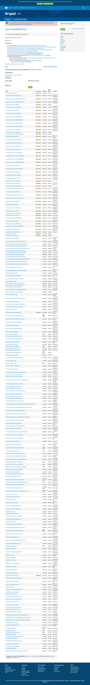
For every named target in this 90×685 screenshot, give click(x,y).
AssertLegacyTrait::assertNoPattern (13, 175)
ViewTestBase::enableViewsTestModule (14, 636)
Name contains (8, 80)
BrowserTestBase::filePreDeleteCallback (14, 315)
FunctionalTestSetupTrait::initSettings (14, 398)
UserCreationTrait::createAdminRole (14, 599)
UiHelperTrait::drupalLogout (12, 573)
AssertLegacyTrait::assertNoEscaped (14, 146)
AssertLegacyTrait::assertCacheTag (13, 95)
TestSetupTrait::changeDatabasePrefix (14, 524)
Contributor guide (25, 671)
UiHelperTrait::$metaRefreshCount (13, 543)
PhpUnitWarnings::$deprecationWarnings (15, 447)
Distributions (57, 671)
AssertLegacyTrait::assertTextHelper (14, 213)
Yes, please (39, 3)
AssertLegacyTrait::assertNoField (13, 149)
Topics (61, 37)
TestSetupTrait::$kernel (11, 499)
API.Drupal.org (41, 671)
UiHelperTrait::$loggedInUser (12, 537)
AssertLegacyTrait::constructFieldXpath (14, 226)
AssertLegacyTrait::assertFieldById (13, 113)
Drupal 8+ (16, 7)
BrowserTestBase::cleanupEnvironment (14, 306)
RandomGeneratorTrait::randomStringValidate (16, 466)
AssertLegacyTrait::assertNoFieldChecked (15, 162)
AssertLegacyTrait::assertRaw (12, 204)
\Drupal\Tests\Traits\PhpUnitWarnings (15, 53)
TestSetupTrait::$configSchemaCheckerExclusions (17, 491)
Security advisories (9, 671)
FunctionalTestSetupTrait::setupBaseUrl (14, 434)
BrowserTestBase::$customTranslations (14, 278)
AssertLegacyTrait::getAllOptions (13, 229)
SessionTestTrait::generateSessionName (14, 473)
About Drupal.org (74, 669)
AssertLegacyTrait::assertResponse (13, 207)
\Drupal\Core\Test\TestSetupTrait (27, 47)
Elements (62, 50)
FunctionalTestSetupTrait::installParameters (15, 410)
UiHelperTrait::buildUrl (10, 548)
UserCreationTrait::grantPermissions (14, 607)
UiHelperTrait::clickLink (11, 557)
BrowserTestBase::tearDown (12, 355)
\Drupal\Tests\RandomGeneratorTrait (35, 48)
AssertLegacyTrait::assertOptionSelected (15, 198)
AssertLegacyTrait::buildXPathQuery (14, 223)
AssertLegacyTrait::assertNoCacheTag (14, 143)
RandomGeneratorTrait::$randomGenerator (15, 453)
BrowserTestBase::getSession (12, 334)
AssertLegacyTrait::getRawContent (13, 232)
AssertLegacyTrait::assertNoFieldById (14, 152)
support (37, 656)
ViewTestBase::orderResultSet (12, 644)
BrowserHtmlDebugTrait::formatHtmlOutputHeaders (17, 259)
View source (8, 76)
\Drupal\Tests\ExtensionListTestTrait (38, 55)
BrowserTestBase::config (11, 309)
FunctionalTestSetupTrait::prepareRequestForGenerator (18, 417)
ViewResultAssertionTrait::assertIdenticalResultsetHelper (18, 617)
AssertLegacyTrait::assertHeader (13, 129)
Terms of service (74, 671)
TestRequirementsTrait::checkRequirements (15, 484)
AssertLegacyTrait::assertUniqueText (14, 217)
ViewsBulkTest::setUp (10, 630)
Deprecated (63, 47)
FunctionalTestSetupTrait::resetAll (13, 428)
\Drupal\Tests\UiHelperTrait (13, 47)
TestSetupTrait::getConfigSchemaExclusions (15, 527)
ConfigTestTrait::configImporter (13, 365)
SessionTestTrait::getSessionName (13, 476)
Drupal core (56, 667)
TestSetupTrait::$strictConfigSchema (14, 516)
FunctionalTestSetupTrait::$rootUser (14, 386)
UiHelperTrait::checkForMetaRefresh (13, 551)
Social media (8, 668)
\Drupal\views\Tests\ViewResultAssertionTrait (45, 57)
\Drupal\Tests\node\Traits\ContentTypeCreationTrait (40, 49)
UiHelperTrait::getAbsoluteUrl (12, 581)
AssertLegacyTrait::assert (11, 93)
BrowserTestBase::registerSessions (13, 348)
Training (23, 668)
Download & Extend (58, 665)
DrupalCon (23, 673)
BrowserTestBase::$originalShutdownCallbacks (16, 289)
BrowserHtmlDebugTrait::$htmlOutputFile (15, 254)
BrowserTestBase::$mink (11, 281)
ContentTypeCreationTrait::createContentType (16, 372)
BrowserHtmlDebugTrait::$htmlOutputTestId (15, 256)
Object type (8, 85)
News (6, 665)
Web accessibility (74, 667)
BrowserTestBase (20, 45)
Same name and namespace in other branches (17, 34)
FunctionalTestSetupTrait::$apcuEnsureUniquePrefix (17, 379)
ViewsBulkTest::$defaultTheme (12, 625)
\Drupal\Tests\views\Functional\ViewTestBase (21, 62)
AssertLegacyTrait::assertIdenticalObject (15, 134)
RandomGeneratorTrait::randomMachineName (16, 459)
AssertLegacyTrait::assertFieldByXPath (14, 120)
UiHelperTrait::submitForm (11, 594)
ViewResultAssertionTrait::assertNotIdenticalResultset (18, 620)
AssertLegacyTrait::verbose (12, 235)
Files (61, 44)
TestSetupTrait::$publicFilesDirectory (14, 509)
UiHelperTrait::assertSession (12, 546)
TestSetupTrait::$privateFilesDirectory (14, 505)
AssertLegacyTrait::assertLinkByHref (14, 139)
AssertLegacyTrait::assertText (12, 211)
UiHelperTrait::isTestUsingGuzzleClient (14, 589)
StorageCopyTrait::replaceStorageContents (15, 479)
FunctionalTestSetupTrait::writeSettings (14, 438)
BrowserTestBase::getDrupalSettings (14, 322)
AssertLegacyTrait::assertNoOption (13, 171)
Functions (62, 40)
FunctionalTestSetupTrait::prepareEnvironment (16, 413)
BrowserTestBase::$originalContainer (14, 286)
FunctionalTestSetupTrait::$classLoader (14, 383)
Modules (56, 668)
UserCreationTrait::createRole (12, 601)
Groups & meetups (25, 672)
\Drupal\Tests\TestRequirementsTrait (29, 51)
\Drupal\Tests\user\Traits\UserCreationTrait (17, 52)
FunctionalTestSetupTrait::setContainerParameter (17, 431)
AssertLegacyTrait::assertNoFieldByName (15, 155)
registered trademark (75, 680)
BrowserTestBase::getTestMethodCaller (14, 338)
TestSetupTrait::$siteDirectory (12, 513)
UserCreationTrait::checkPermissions (14, 596)
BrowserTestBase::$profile (11, 294)
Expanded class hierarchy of (14, 64)
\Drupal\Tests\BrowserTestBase (20, 59)
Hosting (23, 669)
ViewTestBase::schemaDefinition (13, 646)
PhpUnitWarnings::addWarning (12, 451)
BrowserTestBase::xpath (11, 360)
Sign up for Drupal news (10, 669)
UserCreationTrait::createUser (12, 604)
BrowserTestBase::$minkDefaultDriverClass (15, 285)
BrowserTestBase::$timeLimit (12, 301)
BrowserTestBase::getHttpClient (13, 325)
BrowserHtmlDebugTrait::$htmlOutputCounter (16, 245)
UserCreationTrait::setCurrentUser (13, 609)
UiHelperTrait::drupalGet (11, 566)
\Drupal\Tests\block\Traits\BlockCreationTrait (46, 47)
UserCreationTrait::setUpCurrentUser (14, 611)
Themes (56, 669)
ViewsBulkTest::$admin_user (12, 622)
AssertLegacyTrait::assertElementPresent (15, 102)
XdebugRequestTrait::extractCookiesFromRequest (17, 650)
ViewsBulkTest (34, 60)
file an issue (30, 656)
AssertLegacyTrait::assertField (12, 110)
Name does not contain (33, 80)
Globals (62, 43)
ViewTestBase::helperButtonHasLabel (14, 640)
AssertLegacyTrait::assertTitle (12, 215)
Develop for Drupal (31, 7)
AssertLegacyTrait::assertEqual (12, 104)
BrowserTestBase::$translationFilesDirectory (15, 304)
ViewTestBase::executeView (12, 638)
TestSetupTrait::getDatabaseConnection (14, 530)
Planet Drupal (8, 667)
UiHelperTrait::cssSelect (11, 560)
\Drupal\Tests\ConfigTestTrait (14, 51)
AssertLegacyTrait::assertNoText (13, 183)
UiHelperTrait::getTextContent (12, 584)
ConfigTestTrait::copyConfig (12, 369)
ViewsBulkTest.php (19, 19)
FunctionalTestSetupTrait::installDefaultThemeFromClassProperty (20, 404)
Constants (62, 41)
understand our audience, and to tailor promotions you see (58, 1)
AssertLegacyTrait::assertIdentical (13, 132)
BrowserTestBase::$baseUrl (12, 273)
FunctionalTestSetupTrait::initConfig (14, 394)
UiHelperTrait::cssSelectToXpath (13, 563)
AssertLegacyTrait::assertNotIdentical (14, 186)
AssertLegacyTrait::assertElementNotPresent (15, 98)
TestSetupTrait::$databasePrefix (13, 496)
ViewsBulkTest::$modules (11, 628)
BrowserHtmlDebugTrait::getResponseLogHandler (17, 264)
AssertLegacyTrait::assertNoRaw (13, 178)
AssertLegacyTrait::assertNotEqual (13, 180)
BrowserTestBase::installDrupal (12, 346)
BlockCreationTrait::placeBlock (12, 238)
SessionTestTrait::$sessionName (13, 472)
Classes (62, 39)
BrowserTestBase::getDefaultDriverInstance (15, 318)
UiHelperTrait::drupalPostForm (12, 575)
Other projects (22, 7)
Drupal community (14, 657)
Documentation (41, 665)
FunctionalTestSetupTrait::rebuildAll (13, 423)
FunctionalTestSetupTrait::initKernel (13, 396)
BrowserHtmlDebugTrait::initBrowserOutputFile (16, 270)
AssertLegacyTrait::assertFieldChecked (14, 123)
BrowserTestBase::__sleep (11, 363)
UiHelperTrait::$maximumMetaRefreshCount (15, 540)
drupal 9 (8, 19)
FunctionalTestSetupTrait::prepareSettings (15, 420)
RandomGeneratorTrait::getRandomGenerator (16, 456)
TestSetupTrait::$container (11, 494)
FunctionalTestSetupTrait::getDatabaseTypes (16, 390)
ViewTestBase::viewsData (11, 648)
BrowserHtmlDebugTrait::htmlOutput (14, 267)
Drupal (66, 680)
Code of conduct (25, 675)
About (72, 665)
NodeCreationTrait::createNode (12, 441)
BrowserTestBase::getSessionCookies (14, 336)
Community (24, 665)
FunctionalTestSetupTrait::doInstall (13, 388)
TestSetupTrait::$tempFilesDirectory (13, 519)
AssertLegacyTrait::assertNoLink (13, 165)
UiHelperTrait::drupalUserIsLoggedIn (14, 578)
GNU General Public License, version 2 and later (53, 680)
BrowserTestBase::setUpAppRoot (13, 350)
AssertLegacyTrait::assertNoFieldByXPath (15, 159)
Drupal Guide (41, 667)
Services (62, 48)
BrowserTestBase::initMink (11, 344)
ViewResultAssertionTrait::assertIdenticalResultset (17, 614)
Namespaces (63, 46)
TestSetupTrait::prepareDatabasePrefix (14, 533)
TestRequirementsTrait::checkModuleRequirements (17, 482)
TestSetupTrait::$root (10, 511)
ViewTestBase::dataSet (11, 634)
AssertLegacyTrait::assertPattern (13, 201)
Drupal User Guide (42, 668)
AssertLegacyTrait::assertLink (12, 136)
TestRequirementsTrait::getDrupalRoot (14, 487)
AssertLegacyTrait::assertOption (13, 191)
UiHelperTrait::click (10, 555)
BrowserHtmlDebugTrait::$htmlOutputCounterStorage (17, 248)
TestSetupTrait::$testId (11, 521)
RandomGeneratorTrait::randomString (14, 464)
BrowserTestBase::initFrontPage (13, 341)
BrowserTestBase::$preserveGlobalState (14, 292)
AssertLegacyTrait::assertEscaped (13, 107)
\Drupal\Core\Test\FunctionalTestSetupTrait (36, 45)
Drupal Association (75, 668)
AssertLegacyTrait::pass (11, 233)
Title (20, 91)
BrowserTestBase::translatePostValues (14, 357)
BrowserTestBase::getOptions (12, 331)
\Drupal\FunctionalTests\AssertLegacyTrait (16, 48)
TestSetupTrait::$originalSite (12, 502)
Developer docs (41, 669)
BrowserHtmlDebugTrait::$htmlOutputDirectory (16, 250)
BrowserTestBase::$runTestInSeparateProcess (16, 298)
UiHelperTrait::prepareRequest (12, 592)
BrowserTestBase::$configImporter (13, 275)
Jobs (6, 672)
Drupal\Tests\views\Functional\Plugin (13, 75)
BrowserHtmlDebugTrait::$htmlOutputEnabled (16, 252)
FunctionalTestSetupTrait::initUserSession (15, 400)
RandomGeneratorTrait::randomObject (14, 461)
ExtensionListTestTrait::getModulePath (14, 374)
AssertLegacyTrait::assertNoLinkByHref (14, 168)
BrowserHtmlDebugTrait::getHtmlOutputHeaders (16, 261)
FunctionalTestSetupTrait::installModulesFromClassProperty (19, 407)
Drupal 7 (10, 7)
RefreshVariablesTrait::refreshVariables (14, 469)
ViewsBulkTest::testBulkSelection (13, 632)
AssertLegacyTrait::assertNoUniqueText (14, 188)
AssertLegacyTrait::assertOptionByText (14, 194)
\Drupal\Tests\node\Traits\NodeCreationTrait (17, 49)
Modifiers (44, 91)
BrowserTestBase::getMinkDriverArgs (14, 328)
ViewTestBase (29, 57)
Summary (55, 91)
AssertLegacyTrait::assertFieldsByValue (14, 126)
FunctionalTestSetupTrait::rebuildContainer (15, 426)
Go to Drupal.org (6, 8)
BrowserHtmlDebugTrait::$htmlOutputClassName (16, 244)
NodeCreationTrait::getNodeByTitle (13, 444)
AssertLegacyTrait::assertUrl (12, 221)
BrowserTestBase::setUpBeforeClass (14, 352)
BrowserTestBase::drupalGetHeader (13, 312)
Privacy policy (74, 672)
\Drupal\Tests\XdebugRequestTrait (35, 52)
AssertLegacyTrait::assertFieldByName (14, 116)
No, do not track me (48, 3)
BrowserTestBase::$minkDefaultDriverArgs (15, 283)
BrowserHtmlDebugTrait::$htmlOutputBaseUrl (16, 241)
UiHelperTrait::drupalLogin (11, 569)
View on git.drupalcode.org (51, 66)
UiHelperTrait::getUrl (10, 587)
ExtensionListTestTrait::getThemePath (14, 376)
